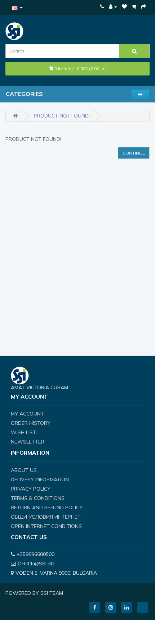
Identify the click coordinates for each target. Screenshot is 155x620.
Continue (134, 153)
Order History (30, 423)
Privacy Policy (30, 489)
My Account (27, 413)
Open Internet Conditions (46, 526)
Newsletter (27, 441)
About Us (24, 470)
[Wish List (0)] (124, 6)
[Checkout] (143, 6)
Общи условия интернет (46, 517)
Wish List (23, 432)
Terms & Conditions (38, 498)
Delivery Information (40, 479)
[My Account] (113, 6)
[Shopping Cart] (134, 6)
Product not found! (62, 115)
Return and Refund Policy (47, 507)
